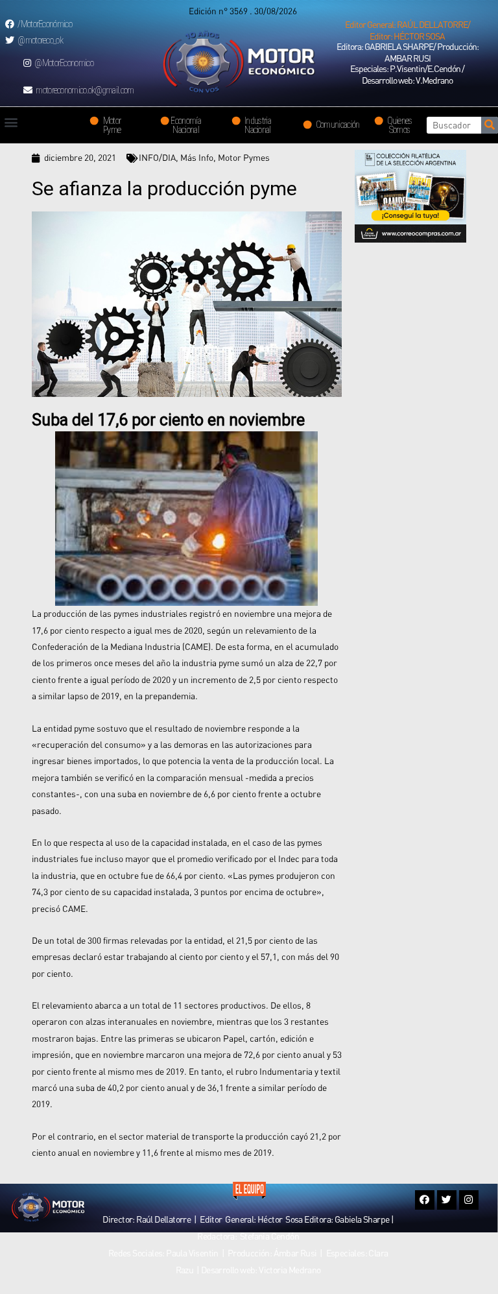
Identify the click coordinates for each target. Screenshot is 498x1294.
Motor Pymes (244, 157)
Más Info (196, 157)
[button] (407, 30)
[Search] (489, 125)
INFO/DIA (157, 157)
